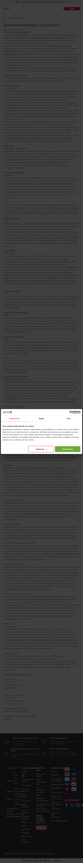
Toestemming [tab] (14, 418)
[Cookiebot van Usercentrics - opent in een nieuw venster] (71, 412)
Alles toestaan (67, 449)
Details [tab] (41, 418)
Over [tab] (68, 418)
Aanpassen (40, 449)
